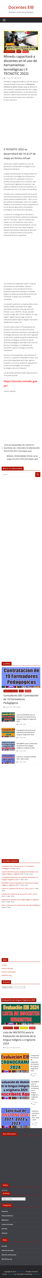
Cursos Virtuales (9, 51)
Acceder (4, 965)
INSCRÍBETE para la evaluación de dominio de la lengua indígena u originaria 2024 (27, 746)
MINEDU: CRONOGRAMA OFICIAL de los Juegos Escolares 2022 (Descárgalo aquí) (22, 457)
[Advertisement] (21, 124)
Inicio (18, 51)
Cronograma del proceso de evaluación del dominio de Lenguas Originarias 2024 (26, 732)
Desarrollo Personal (10, 691)
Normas (4, 1229)
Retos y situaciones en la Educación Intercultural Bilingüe (20, 905)
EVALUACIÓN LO (8, 1028)
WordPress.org (6, 975)
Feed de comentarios (9, 972)
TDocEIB (18, 78)
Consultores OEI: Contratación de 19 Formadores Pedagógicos (21, 699)
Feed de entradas (7, 968)
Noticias (25, 51)
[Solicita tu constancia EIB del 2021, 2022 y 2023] (8, 759)
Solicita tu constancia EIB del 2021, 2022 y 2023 (26, 758)
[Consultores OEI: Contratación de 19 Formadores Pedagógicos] (21, 677)
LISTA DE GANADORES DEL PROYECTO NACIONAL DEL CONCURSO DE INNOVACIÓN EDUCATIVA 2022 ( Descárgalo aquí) (22, 448)
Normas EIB (24, 1028)
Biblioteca (5, 1220)
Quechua (5, 1211)
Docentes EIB (21, 7)
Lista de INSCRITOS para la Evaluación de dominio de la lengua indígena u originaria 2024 (26, 718)
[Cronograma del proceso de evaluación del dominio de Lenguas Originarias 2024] (8, 734)
